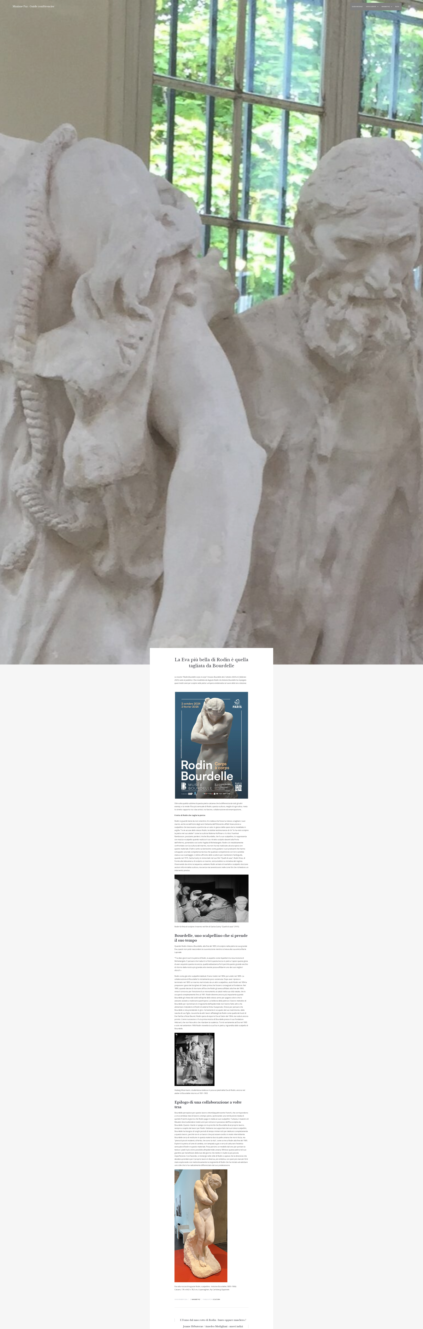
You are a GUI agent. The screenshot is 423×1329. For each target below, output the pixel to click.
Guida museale (357, 6)
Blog (397, 6)
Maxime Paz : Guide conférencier (34, 6)
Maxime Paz (386, 6)
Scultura (216, 1299)
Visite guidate (371, 6)
